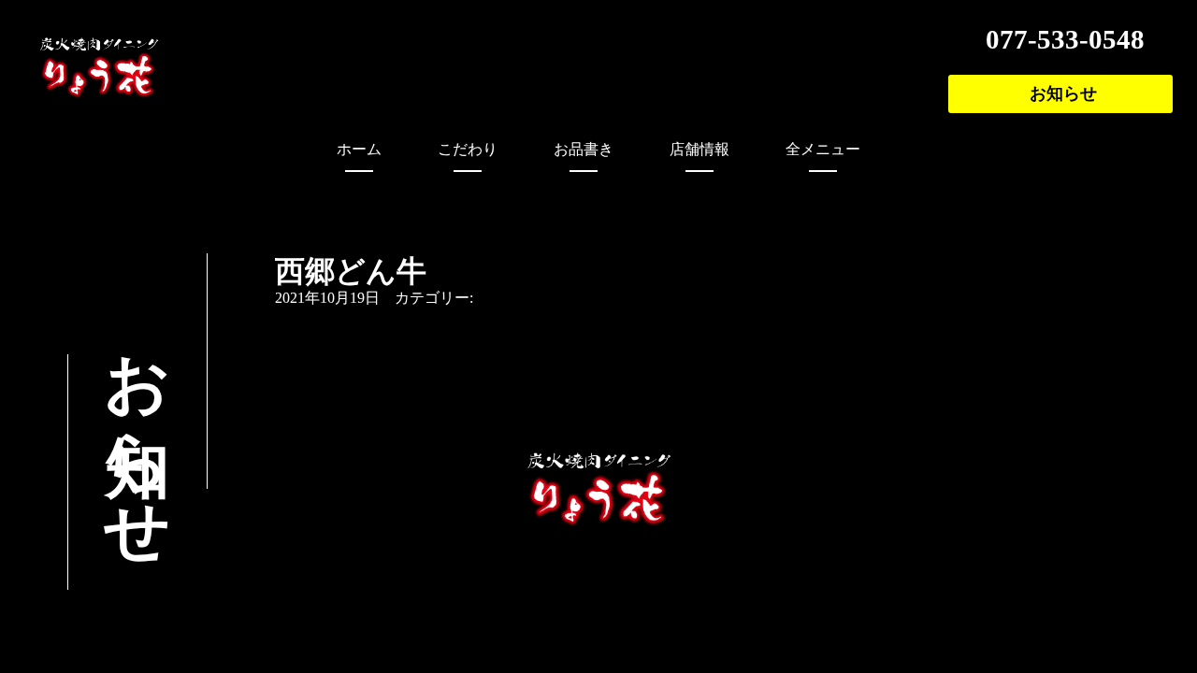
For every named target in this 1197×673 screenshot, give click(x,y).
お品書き (583, 149)
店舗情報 (699, 149)
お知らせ (1063, 93)
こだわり (468, 149)
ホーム (359, 149)
